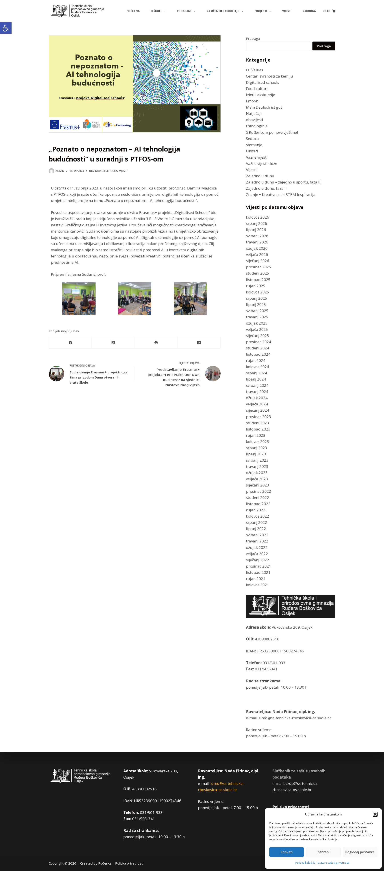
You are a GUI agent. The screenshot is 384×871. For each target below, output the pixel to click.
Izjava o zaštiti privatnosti (333, 863)
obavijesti (254, 119)
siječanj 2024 (257, 410)
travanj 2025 (257, 316)
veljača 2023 (257, 478)
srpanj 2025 (256, 298)
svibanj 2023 (257, 460)
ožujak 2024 (257, 397)
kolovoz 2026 (257, 217)
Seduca (252, 138)
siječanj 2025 (257, 335)
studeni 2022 (257, 497)
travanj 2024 (257, 391)
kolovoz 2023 (257, 441)
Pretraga (253, 38)
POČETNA (133, 11)
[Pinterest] (156, 343)
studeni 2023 (257, 422)
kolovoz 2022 (257, 516)
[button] (6, 28)
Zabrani (323, 852)
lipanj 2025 (256, 304)
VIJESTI (287, 11)
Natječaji (254, 113)
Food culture (257, 88)
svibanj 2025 (257, 310)
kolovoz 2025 (257, 292)
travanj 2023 (257, 466)
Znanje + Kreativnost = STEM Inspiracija (281, 194)
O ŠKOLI (156, 11)
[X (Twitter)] (113, 343)
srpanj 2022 (256, 522)
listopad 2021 (258, 572)
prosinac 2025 (258, 266)
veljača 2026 (257, 254)
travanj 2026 (257, 242)
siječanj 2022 (257, 559)
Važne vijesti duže (261, 163)
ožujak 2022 (257, 547)
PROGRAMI (184, 11)
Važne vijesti (257, 157)
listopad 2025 (258, 279)
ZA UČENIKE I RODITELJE (223, 11)
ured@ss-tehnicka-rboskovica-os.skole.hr (294, 717)
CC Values (254, 69)
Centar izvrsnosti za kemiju (269, 76)
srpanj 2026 (256, 223)
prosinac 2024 (258, 341)
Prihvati (286, 852)
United (252, 150)
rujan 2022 (255, 509)
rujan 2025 (255, 285)
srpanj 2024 (256, 372)
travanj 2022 (257, 541)
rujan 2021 (255, 578)
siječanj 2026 (257, 260)
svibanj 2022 (257, 534)
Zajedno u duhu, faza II (266, 188)
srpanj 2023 (256, 447)
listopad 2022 (258, 503)
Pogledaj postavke (360, 852)
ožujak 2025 (257, 323)
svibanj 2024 (257, 385)
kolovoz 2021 (257, 584)
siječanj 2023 (257, 485)
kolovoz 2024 (257, 366)
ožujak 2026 (257, 248)
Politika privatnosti (290, 806)
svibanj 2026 (257, 235)
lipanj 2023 (256, 453)
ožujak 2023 (257, 472)
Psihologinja (257, 125)
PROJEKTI (260, 11)
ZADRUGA (309, 11)
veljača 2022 (257, 553)
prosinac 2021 (258, 566)
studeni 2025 (257, 273)
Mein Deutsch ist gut (264, 107)
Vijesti (123, 171)
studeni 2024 (257, 348)
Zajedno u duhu (260, 175)
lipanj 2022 (256, 528)
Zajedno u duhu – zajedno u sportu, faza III (284, 182)
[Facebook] (70, 343)
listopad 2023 (258, 429)
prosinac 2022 (258, 491)
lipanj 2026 (256, 229)
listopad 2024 (258, 354)
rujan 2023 (255, 435)
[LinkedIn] (199, 343)
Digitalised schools (103, 171)
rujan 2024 (255, 360)
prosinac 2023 (258, 416)
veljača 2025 (257, 329)
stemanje (254, 144)
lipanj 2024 (256, 379)
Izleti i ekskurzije (260, 94)
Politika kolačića (305, 863)
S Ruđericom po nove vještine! (272, 132)
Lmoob (252, 101)
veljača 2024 (257, 404)
